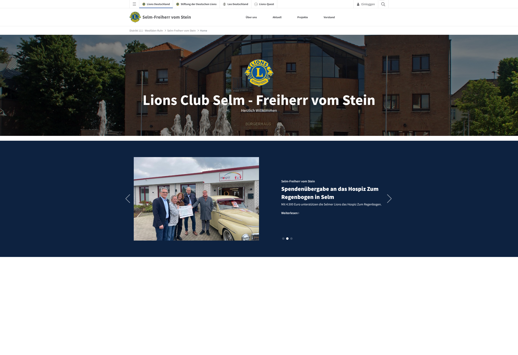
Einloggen (368, 4)
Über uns (251, 17)
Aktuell (277, 17)
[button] (283, 238)
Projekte (302, 17)
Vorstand (329, 17)
